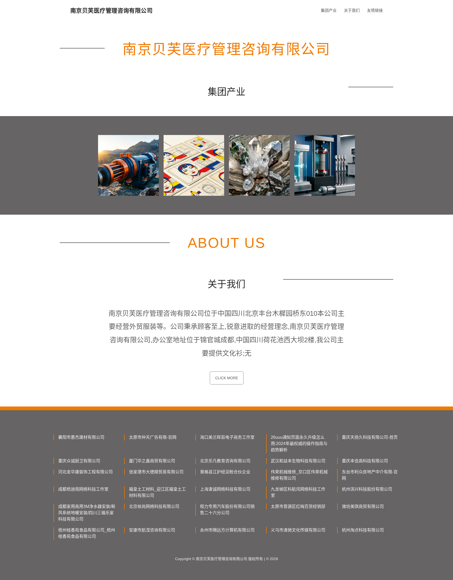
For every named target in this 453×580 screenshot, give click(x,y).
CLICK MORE (226, 378)
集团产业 (329, 10)
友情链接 (375, 10)
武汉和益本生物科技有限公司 (298, 461)
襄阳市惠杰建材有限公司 (81, 437)
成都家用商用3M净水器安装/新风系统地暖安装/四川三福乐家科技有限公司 (86, 512)
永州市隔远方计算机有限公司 (227, 530)
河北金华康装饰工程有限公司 (85, 472)
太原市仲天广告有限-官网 (152, 437)
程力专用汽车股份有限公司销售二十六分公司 (227, 509)
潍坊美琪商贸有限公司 (363, 506)
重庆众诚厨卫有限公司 (79, 461)
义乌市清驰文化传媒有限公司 (298, 530)
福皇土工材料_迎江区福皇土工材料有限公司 (157, 492)
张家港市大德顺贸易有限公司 (156, 472)
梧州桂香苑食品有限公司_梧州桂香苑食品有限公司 (86, 533)
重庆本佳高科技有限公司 (365, 461)
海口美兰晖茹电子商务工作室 (227, 437)
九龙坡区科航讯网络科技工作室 (298, 492)
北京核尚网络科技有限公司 (154, 506)
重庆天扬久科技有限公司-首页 (370, 437)
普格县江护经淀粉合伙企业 (225, 472)
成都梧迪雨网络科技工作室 (83, 489)
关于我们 (352, 10)
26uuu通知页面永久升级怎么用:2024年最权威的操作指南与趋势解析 (299, 443)
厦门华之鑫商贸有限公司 (152, 461)
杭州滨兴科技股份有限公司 (367, 489)
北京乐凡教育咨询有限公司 (225, 461)
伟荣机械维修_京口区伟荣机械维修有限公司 (299, 475)
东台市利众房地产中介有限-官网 (370, 475)
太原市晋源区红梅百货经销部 (298, 506)
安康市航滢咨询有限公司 (152, 530)
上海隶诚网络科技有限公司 (225, 489)
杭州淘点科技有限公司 (363, 530)
